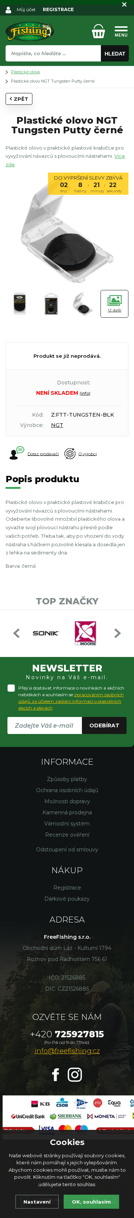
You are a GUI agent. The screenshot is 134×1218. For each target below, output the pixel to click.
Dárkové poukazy (67, 898)
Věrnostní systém (67, 823)
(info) (85, 393)
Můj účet (26, 9)
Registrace (67, 887)
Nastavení (37, 1202)
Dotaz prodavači (43, 453)
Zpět (21, 99)
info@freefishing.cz (67, 1051)
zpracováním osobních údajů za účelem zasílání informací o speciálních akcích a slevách (71, 701)
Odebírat (104, 725)
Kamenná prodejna (67, 812)
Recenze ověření (67, 834)
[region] (67, 69)
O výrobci (88, 453)
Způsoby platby (67, 779)
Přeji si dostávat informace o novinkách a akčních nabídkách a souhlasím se (71, 698)
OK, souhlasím (91, 1202)
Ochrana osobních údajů (67, 790)
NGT (57, 425)
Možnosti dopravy (67, 801)
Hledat (115, 54)
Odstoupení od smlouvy (67, 849)
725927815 (67, 1034)
